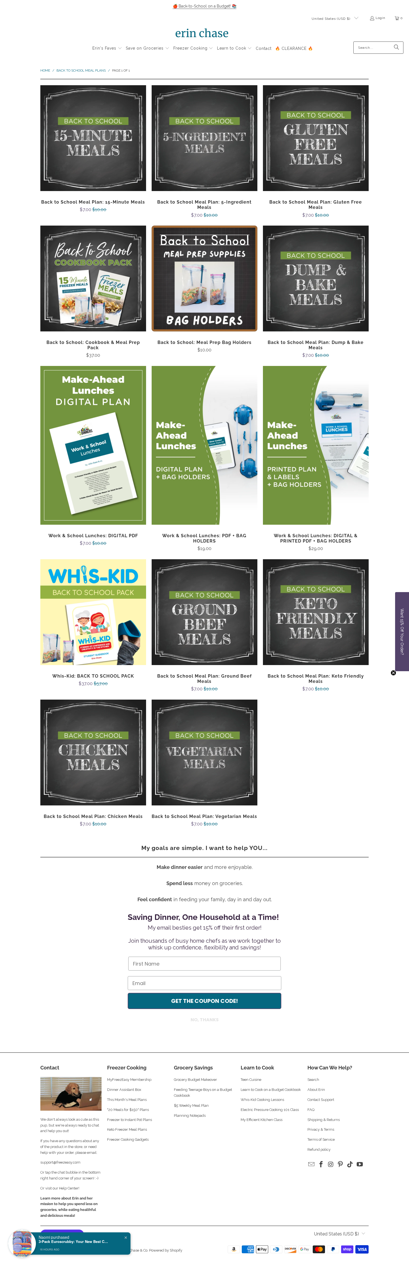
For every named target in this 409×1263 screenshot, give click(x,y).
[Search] (396, 47)
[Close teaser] (393, 673)
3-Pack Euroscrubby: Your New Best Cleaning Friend (73, 1241)
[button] (107, 48)
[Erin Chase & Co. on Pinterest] (340, 1164)
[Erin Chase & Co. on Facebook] (321, 1164)
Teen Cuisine (251, 1080)
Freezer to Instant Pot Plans (129, 1120)
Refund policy (319, 1149)
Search (313, 1080)
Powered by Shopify (165, 1250)
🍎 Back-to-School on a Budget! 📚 (204, 6)
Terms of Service (321, 1139)
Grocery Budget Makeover (195, 1080)
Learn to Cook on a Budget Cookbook (271, 1090)
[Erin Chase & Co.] (201, 33)
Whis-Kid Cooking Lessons (262, 1100)
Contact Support (320, 1100)
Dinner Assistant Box (124, 1090)
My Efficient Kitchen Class (261, 1120)
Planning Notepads (190, 1115)
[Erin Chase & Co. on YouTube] (360, 1164)
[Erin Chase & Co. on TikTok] (350, 1164)
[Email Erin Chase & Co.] (311, 1164)
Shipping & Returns (323, 1120)
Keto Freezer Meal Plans (127, 1129)
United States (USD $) (331, 19)
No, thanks (205, 1020)
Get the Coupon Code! (204, 1001)
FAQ (310, 1110)
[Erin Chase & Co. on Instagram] (331, 1164)
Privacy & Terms (320, 1129)
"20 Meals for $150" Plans (128, 1110)
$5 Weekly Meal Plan (191, 1105)
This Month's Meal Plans (127, 1100)
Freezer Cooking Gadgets (128, 1139)
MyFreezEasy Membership (129, 1080)
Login (380, 18)
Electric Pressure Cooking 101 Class (270, 1110)
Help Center (68, 1188)
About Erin (316, 1090)
